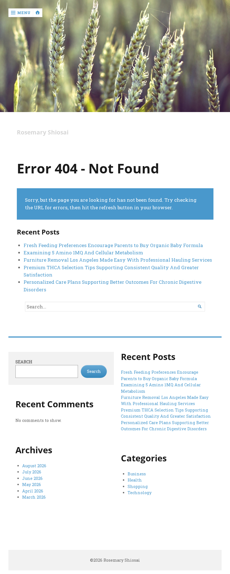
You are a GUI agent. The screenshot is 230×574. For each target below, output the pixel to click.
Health (135, 480)
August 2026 (34, 465)
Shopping (138, 486)
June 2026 (32, 478)
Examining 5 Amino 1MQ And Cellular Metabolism (83, 252)
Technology (139, 492)
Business (137, 474)
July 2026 (31, 472)
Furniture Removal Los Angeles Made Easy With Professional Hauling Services (118, 260)
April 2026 (32, 491)
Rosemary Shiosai (42, 132)
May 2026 (31, 484)
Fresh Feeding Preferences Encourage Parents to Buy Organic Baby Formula (113, 245)
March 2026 (34, 497)
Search (23, 361)
